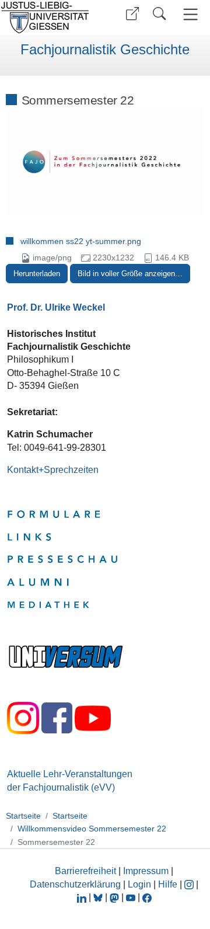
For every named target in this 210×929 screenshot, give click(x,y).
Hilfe (167, 884)
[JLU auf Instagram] (190, 884)
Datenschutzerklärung (75, 884)
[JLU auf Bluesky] (99, 897)
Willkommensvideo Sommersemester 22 (92, 828)
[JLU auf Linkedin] (83, 897)
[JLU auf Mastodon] (115, 897)
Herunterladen (36, 273)
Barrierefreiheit (85, 871)
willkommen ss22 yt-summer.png (80, 241)
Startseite (23, 815)
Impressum (146, 871)
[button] (132, 14)
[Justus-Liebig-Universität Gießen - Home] (48, 17)
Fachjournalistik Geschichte (105, 49)
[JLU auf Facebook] (147, 897)
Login (140, 884)
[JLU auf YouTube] (130, 897)
